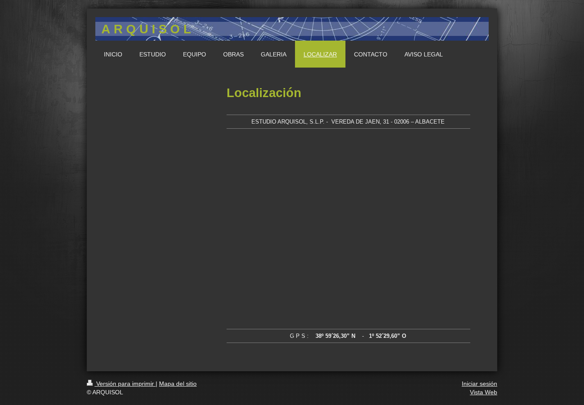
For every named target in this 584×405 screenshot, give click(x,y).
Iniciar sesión (479, 383)
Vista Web (483, 392)
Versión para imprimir (125, 383)
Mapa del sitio (178, 383)
